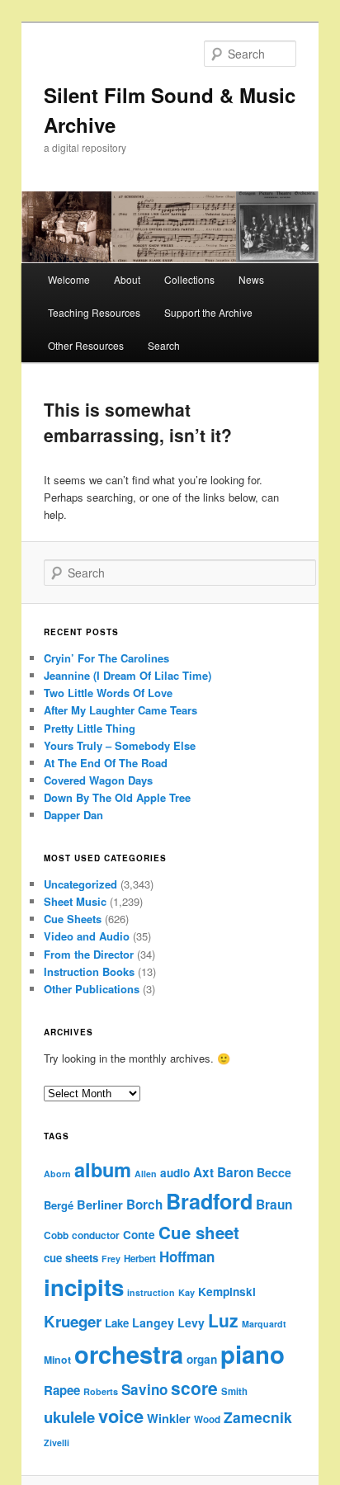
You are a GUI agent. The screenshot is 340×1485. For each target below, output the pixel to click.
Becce (274, 1172)
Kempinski (227, 1291)
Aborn (57, 1173)
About (127, 279)
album (102, 1169)
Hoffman (187, 1256)
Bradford (209, 1201)
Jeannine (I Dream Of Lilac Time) (127, 675)
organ (202, 1359)
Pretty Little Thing (89, 728)
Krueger (73, 1321)
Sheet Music (75, 901)
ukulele (69, 1417)
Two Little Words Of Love (108, 692)
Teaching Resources (94, 312)
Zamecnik (258, 1417)
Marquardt (264, 1324)
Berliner (100, 1204)
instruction (151, 1292)
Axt (203, 1172)
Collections (189, 279)
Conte (139, 1234)
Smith (234, 1391)
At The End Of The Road (106, 763)
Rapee (62, 1390)
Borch (144, 1204)
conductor (96, 1235)
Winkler (169, 1418)
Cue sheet (198, 1232)
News (251, 279)
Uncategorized (80, 884)
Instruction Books (89, 971)
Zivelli (56, 1442)
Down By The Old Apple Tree (117, 797)
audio (175, 1173)
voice (121, 1415)
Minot (57, 1359)
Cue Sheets (73, 918)
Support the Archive (208, 312)
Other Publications (91, 989)
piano (252, 1353)
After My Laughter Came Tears (120, 710)
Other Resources (86, 345)
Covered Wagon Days (98, 780)
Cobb (56, 1235)
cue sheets (71, 1258)
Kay (186, 1292)
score (194, 1387)
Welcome (69, 279)
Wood (207, 1419)
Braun (274, 1204)
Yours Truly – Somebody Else (120, 745)
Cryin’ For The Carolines (106, 658)
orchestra (128, 1353)
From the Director (89, 954)
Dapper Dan (73, 815)
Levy (191, 1322)
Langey (153, 1322)
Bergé (58, 1205)
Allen (146, 1173)
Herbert (140, 1259)
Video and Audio (87, 936)
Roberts (100, 1391)
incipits (84, 1287)
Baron (235, 1172)
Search (164, 345)
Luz (223, 1320)
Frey (111, 1258)
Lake (117, 1323)
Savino (144, 1389)
